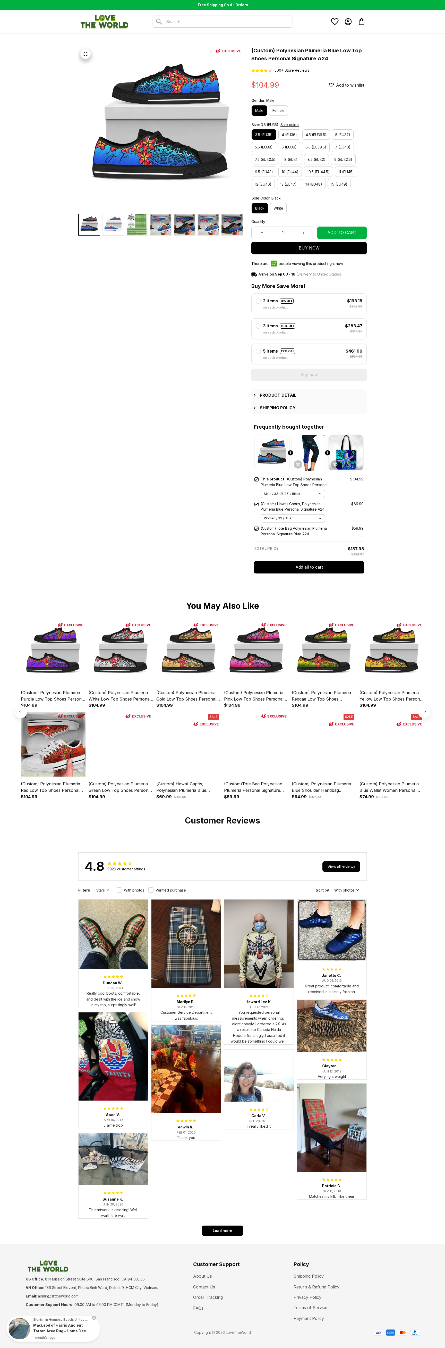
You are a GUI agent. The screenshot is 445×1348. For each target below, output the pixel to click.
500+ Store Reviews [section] (292, 70)
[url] (58, 1296)
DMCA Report (72, 1332)
